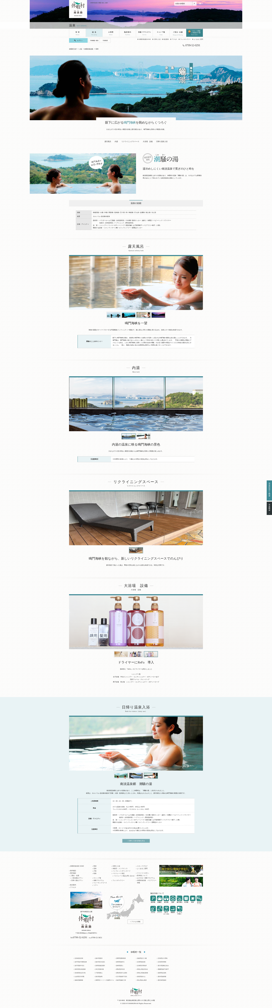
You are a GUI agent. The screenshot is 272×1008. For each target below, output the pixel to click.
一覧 (80, 49)
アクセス (174, 39)
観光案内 (166, 39)
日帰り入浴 (157, 39)
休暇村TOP (73, 49)
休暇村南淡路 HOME (145, 39)
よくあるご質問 (198, 39)
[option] (136, 283)
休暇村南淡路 (88, 49)
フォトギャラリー (185, 39)
